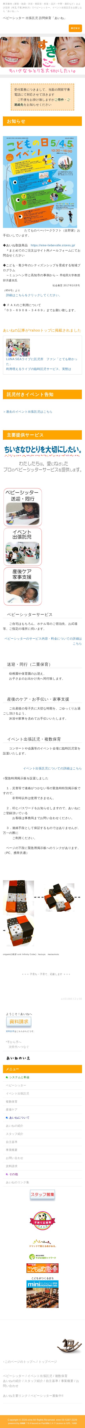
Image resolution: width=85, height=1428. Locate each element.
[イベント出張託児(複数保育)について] (22, 546)
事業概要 (12, 1149)
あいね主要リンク (15, 1395)
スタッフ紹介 (14, 1133)
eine (30, 1420)
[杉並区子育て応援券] (42, 1220)
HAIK (74, 1423)
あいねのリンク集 (17, 1182)
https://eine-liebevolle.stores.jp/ (53, 245)
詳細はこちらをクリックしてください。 (34, 295)
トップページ (48, 1361)
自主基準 (12, 1142)
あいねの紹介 (14, 1125)
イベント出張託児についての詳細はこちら (52, 768)
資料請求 (10, 1031)
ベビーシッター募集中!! (47, 1395)
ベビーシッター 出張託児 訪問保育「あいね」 (35, 18)
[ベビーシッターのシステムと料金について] (22, 507)
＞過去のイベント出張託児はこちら (28, 411)
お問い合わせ (14, 1158)
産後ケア (12, 1109)
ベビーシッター (16, 1085)
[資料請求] (19, 1022)
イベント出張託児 (17, 1093)
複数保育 (12, 1101)
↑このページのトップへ (19, 1361)
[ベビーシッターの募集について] (42, 1195)
